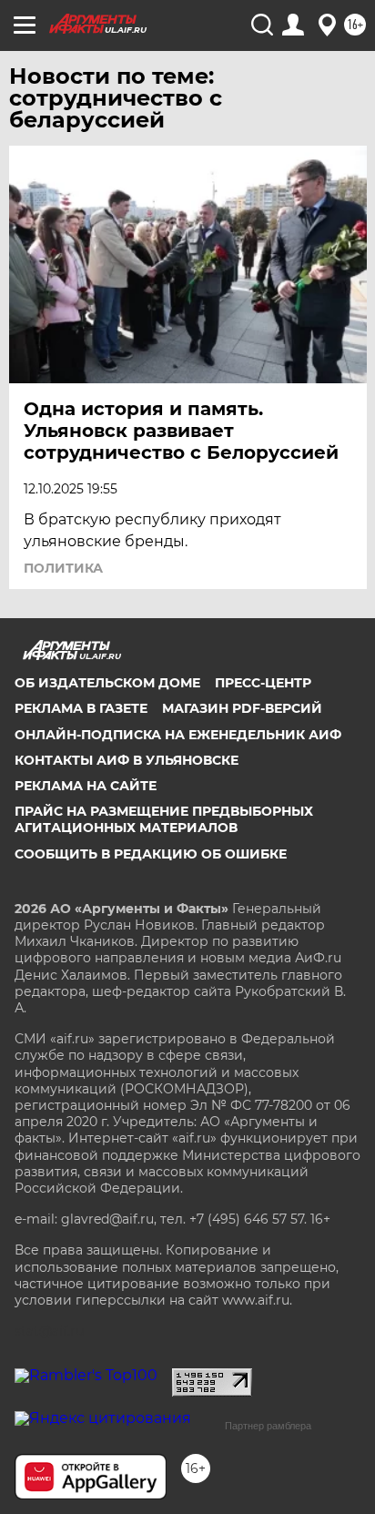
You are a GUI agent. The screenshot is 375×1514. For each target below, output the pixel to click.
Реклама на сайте (86, 785)
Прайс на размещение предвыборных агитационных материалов (164, 819)
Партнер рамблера (268, 1425)
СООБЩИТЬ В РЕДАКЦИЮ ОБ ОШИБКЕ (151, 854)
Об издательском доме (107, 683)
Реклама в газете (81, 708)
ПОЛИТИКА (63, 568)
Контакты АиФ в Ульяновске (126, 760)
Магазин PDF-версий (242, 708)
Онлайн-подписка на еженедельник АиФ (178, 735)
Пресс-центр (263, 683)
